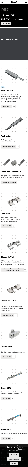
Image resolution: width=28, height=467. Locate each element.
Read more (6, 23)
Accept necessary (14, 459)
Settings (14, 463)
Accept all (14, 455)
